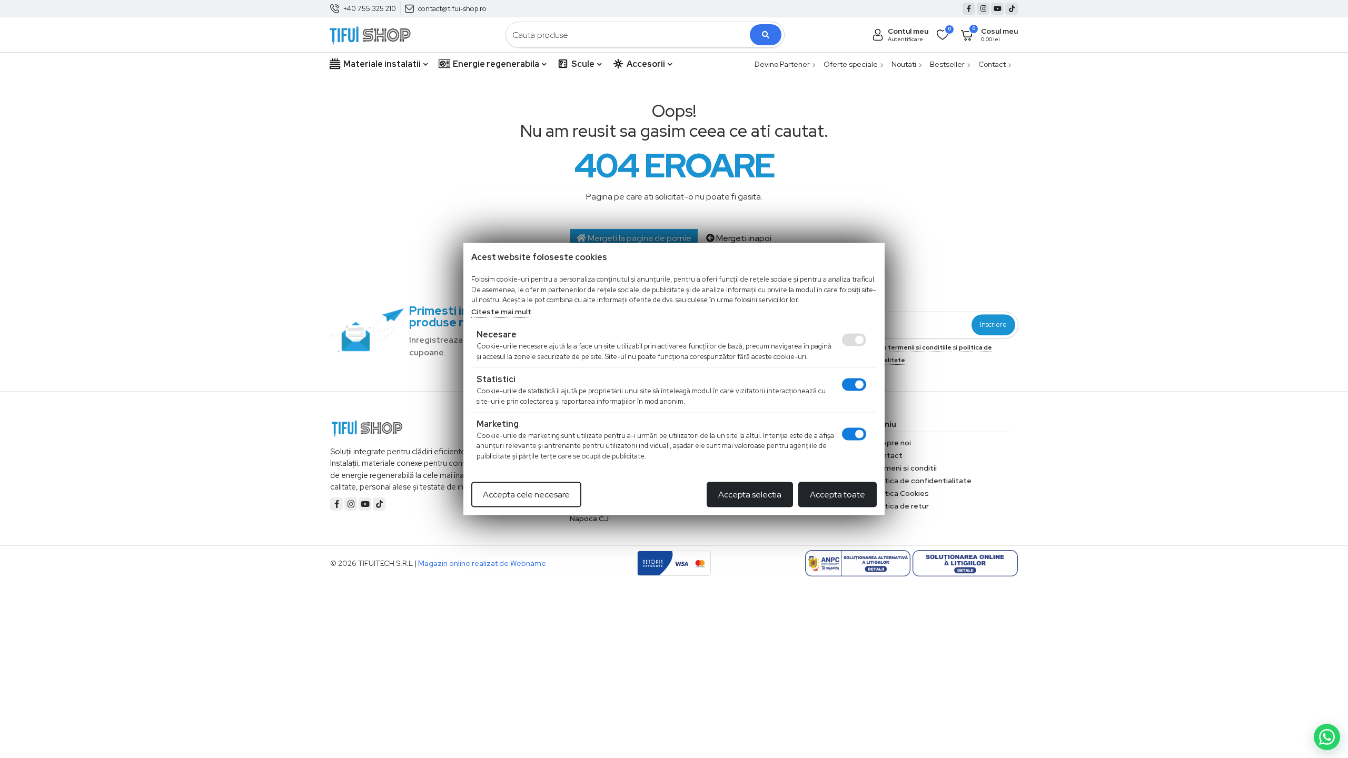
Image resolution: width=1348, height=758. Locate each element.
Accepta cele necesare (526, 494)
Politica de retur (901, 506)
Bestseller (947, 64)
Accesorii (646, 63)
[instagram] (983, 9)
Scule (582, 63)
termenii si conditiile (919, 347)
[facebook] (969, 9)
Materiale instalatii (382, 63)
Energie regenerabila (496, 63)
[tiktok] (1011, 9)
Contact (992, 64)
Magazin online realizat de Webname (482, 563)
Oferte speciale (851, 64)
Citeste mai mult (501, 311)
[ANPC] (857, 563)
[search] (765, 34)
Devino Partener (782, 64)
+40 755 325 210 (369, 8)
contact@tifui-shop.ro (452, 8)
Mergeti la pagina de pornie (638, 238)
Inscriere (993, 325)
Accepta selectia (749, 494)
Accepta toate (837, 494)
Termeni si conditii (905, 468)
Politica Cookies (901, 493)
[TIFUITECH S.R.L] (370, 33)
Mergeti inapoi (743, 238)
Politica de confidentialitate (922, 480)
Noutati (903, 64)
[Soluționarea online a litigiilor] (965, 563)
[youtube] (997, 9)
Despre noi (892, 442)
